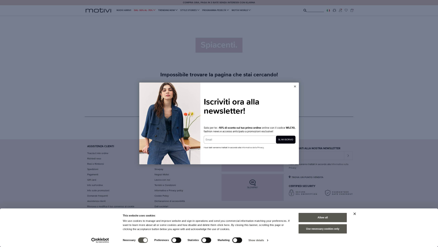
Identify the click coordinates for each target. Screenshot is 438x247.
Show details (256, 240)
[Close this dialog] (295, 86)
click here (223, 225)
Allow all (323, 217)
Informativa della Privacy (253, 148)
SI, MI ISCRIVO (285, 139)
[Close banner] (354, 214)
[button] (295, 86)
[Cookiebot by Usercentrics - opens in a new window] (100, 240)
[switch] (176, 240)
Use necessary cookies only (322, 228)
